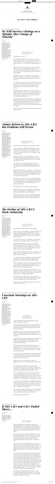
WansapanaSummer (7, 154)
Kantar (6, 46)
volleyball (3, 153)
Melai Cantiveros (5, 47)
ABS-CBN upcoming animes (5, 137)
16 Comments (4, 325)
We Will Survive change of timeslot (6, 54)
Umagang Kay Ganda (5, 323)
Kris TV (6, 141)
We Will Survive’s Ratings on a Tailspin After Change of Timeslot (21, 34)
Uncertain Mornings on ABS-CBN (20, 296)
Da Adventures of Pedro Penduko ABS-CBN (5, 307)
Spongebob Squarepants (6, 231)
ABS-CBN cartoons (5, 219)
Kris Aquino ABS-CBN (5, 311)
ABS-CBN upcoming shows (6, 138)
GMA (6, 45)
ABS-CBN (3, 415)
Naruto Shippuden (6, 227)
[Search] (29, 3)
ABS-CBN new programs (5, 134)
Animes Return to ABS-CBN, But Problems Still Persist (19, 125)
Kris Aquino (9, 310)
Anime (9, 219)
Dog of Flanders (4, 222)
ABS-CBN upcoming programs (6, 137)
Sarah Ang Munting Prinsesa (6, 230)
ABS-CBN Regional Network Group (5, 44)
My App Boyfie (5, 143)
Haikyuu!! (5, 140)
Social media (5, 148)
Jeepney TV (6, 309)
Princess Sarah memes (5, 230)
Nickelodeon (6, 146)
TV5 (10, 419)
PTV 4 (32, 439)
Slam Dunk (3, 418)
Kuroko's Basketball (6, 226)
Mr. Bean (3, 417)
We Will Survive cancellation (6, 53)
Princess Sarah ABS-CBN (6, 229)
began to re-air (36, 326)
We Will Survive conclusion (6, 55)
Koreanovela (4, 310)
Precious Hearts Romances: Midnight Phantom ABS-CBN (6, 318)
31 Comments (4, 157)
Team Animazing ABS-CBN (6, 233)
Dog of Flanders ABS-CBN (6, 222)
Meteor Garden (7, 416)
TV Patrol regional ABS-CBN (6, 51)
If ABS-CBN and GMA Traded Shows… (20, 408)
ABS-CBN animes (4, 133)
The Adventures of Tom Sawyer (6, 150)
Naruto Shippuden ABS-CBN (5, 48)
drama (3, 29)
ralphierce (3, 41)
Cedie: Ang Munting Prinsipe (6, 139)
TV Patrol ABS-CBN (8, 50)
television (17, 29)
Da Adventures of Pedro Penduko (5, 306)
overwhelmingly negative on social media (29, 164)
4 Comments (4, 59)
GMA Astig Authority (6, 223)
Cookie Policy (14, 482)
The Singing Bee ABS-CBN (6, 322)
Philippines (13, 29)
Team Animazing (6, 150)
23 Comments (4, 421)
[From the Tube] (27, 7)
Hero (6, 224)
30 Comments (4, 237)
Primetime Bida (7, 49)
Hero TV (8, 224)
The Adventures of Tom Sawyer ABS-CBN (6, 152)
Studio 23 (8, 419)
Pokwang (3, 49)
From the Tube (27, 11)
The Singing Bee (6, 321)
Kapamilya (37, 427)
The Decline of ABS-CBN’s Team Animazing (18, 210)
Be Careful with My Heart (6, 304)
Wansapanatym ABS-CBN (6, 156)
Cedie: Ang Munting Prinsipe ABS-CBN (6, 140)
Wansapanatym (4, 155)
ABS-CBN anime (8, 218)
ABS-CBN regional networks (6, 44)
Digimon (6, 415)
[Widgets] (26, 3)
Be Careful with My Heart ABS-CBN (6, 305)
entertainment (7, 29)
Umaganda (9, 152)
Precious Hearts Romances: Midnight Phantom (6, 317)
